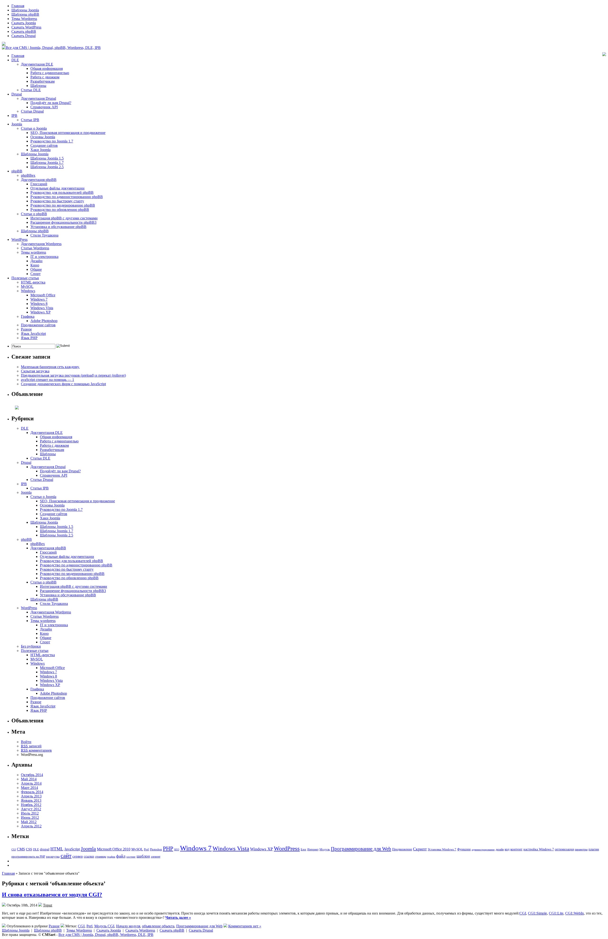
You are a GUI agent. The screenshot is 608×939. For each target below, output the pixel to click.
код (507, 849)
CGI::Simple (537, 913)
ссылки (89, 856)
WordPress (19, 239)
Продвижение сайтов (38, 325)
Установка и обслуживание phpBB (58, 227)
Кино (34, 265)
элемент (155, 856)
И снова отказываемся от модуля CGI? (52, 895)
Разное (26, 329)
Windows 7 (39, 299)
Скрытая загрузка (35, 371)
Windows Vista (41, 308)
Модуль (324, 849)
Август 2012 (31, 809)
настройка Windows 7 (538, 849)
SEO (176, 849)
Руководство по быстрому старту (57, 201)
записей (31, 746)
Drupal (16, 94)
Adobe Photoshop (43, 321)
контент (516, 849)
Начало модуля (128, 926)
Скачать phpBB (23, 31)
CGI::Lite (556, 913)
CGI (13, 849)
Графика (27, 316)
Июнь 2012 (30, 818)
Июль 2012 (30, 813)
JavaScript (72, 849)
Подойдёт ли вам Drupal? (50, 103)
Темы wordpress (33, 252)
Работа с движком (44, 77)
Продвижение (402, 849)
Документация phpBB (39, 180)
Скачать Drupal (23, 36)
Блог (303, 849)
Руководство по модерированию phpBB (62, 205)
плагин (594, 849)
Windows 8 (39, 304)
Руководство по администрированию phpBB (66, 197)
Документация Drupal (38, 98)
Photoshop (156, 849)
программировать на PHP (28, 856)
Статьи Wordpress (35, 248)
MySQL (27, 287)
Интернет (312, 849)
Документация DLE (37, 64)
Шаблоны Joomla (25, 10)
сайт (66, 855)
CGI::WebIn (574, 913)
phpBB (16, 171)
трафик (111, 856)
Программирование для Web (361, 849)
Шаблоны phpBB (25, 14)
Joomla (16, 124)
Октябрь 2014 (32, 775)
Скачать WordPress (26, 27)
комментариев (36, 750)
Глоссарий (38, 184)
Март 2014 (29, 788)
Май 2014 (29, 779)
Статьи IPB (30, 120)
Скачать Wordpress (140, 930)
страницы (100, 856)
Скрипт (420, 849)
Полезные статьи (25, 278)
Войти (26, 742)
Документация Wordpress (41, 244)
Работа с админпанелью (49, 73)
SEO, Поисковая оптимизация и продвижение (67, 133)
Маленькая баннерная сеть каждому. (50, 367)
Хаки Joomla (40, 150)
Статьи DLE (31, 90)
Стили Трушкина (44, 235)
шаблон (143, 856)
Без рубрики (31, 646)
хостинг (131, 856)
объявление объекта (158, 926)
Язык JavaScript (33, 334)
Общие (36, 269)
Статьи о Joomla (34, 128)
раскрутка (53, 856)
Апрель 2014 (31, 783)
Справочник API (44, 107)
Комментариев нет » (244, 926)
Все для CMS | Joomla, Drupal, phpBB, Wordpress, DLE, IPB (105, 935)
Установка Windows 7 (442, 849)
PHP (168, 848)
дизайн (500, 849)
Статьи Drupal (32, 111)
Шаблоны (38, 86)
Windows (28, 291)
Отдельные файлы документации (57, 188)
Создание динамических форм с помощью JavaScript (63, 384)
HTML (56, 848)
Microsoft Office (42, 295)
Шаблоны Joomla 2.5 (47, 167)
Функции (464, 849)
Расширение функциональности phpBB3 (63, 222)
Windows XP (40, 312)
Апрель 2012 (31, 826)
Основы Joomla (42, 137)
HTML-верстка (33, 282)
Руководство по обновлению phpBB (59, 210)
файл (120, 856)
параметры (581, 849)
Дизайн (36, 261)
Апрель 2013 (31, 796)
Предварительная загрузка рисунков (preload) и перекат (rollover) (73, 375)
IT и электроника (44, 257)
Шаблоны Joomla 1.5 (47, 158)
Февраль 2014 (32, 792)
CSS (29, 849)
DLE (15, 60)
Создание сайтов (44, 145)
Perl (146, 849)
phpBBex (28, 175)
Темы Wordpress (24, 19)
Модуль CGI (104, 926)
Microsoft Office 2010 (113, 849)
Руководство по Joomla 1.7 (51, 141)
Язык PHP (29, 338)
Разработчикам (42, 81)
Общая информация (46, 68)
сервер (77, 856)
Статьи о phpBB (34, 214)
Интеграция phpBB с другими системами (64, 218)
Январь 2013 (31, 800)
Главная (17, 6)
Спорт (35, 274)
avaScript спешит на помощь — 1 (47, 380)
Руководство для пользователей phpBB (62, 192)
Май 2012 (29, 822)
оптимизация (564, 849)
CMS (21, 849)
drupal (44, 849)
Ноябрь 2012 (31, 805)
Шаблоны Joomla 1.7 (47, 163)
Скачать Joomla (23, 23)
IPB (14, 116)
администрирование (483, 849)
